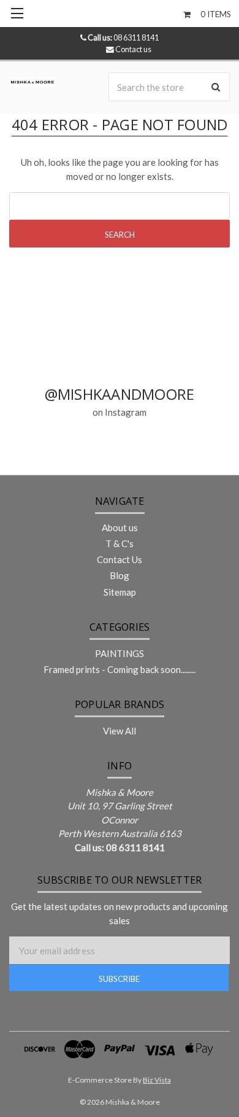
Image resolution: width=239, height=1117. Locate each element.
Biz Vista (157, 1079)
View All (119, 730)
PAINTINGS (119, 653)
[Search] (215, 87)
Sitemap (120, 591)
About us (120, 527)
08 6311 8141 (123, 37)
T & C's (119, 543)
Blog (119, 575)
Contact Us (119, 559)
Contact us (133, 49)
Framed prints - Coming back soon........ (119, 669)
